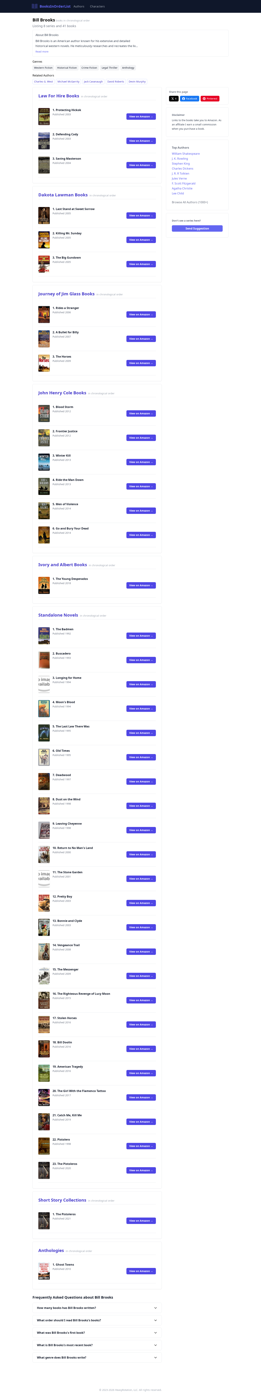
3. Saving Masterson (67, 159)
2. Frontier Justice (65, 431)
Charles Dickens (182, 168)
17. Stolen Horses (65, 1018)
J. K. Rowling (180, 159)
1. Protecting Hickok (67, 110)
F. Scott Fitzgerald (183, 183)
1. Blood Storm (63, 407)
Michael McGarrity (68, 81)
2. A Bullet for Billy (66, 332)
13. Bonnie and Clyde (67, 921)
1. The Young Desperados (70, 579)
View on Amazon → (141, 116)
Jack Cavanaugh (93, 81)
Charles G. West (43, 81)
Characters (97, 6)
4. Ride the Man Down (68, 480)
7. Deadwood (62, 775)
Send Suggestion (197, 228)
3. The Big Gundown (67, 258)
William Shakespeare (186, 154)
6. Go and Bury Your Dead (71, 528)
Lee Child (178, 193)
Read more (42, 51)
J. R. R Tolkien (180, 173)
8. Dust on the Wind (66, 799)
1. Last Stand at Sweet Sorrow (74, 209)
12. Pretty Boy (62, 896)
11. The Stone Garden (68, 872)
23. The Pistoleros (65, 1164)
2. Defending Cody (65, 134)
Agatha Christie (182, 188)
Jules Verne (179, 178)
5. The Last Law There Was (71, 726)
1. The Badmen (63, 629)
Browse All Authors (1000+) (190, 202)
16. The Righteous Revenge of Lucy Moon (81, 994)
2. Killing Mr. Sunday (67, 233)
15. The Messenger (65, 969)
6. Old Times (61, 751)
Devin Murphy (137, 81)
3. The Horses (62, 356)
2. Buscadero (62, 653)
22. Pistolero (61, 1139)
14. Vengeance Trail (66, 945)
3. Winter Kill (62, 455)
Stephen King (181, 163)
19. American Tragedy (68, 1067)
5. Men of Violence (65, 504)
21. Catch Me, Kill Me (67, 1115)
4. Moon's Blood (64, 702)
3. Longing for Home (67, 678)
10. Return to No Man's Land (73, 848)
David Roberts (115, 81)
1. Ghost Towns (63, 1265)
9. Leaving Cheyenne (67, 824)
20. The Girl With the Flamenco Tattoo (79, 1091)
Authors (79, 6)
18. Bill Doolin (62, 1042)
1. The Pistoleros (64, 1214)
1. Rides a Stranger (66, 308)
